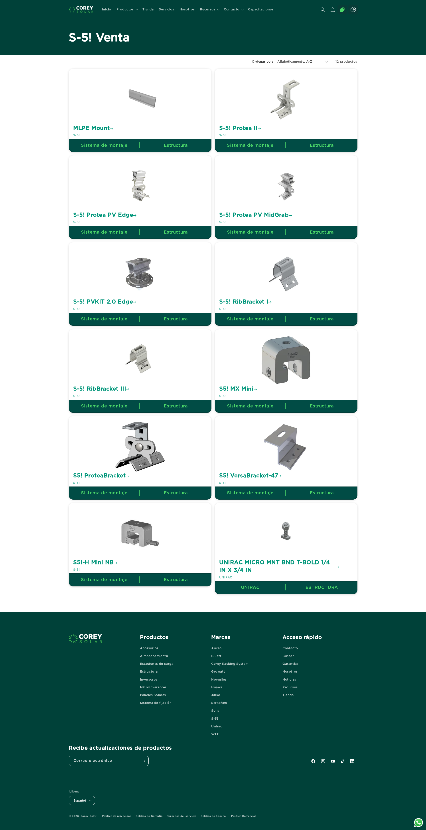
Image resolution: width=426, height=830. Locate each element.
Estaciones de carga (156, 663)
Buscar (288, 656)
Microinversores (153, 687)
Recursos (290, 687)
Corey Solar (89, 816)
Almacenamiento (154, 656)
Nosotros (290, 671)
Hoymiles (219, 679)
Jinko (215, 695)
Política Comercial (243, 816)
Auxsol (217, 648)
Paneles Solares (153, 695)
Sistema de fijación (156, 703)
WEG (215, 734)
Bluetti (217, 656)
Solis (215, 710)
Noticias (289, 679)
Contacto (290, 648)
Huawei (217, 687)
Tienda (288, 695)
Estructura (149, 671)
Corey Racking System (229, 663)
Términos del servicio (182, 816)
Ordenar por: (262, 61)
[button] (127, 9)
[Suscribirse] (143, 761)
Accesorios (149, 648)
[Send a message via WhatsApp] (418, 822)
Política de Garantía (149, 816)
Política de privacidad (116, 816)
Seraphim (219, 703)
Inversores (148, 679)
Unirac (216, 726)
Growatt (218, 671)
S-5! (214, 718)
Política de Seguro (213, 816)
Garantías (290, 663)
